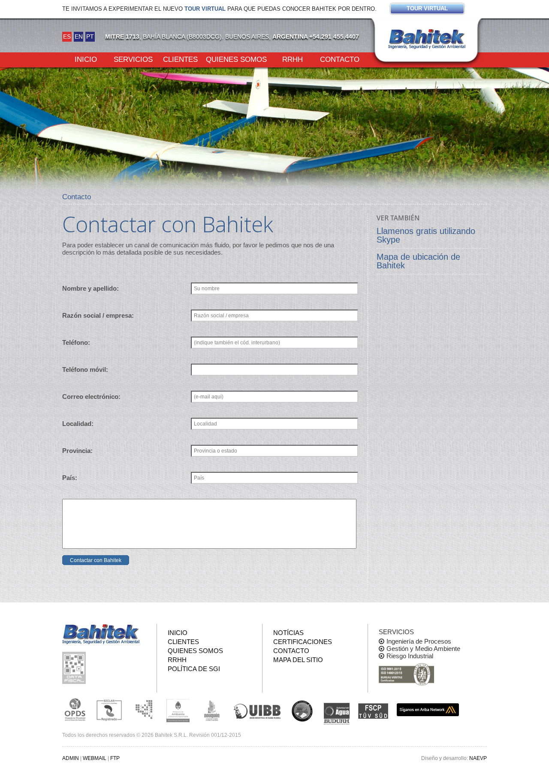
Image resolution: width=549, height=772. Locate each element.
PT (90, 36)
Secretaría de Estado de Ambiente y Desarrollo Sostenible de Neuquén (212, 710)
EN (79, 36)
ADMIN (70, 758)
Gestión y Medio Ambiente (423, 648)
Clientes (180, 58)
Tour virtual (205, 9)
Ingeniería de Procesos (418, 641)
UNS (302, 710)
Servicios (133, 58)
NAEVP (478, 758)
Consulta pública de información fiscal (75, 668)
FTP (115, 758)
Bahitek (426, 39)
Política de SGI (194, 668)
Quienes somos (236, 58)
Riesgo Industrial (409, 656)
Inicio (86, 58)
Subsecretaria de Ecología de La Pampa (144, 710)
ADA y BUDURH (337, 714)
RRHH (292, 58)
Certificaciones (302, 641)
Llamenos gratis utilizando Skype (426, 235)
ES (67, 36)
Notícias (288, 632)
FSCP (373, 711)
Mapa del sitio (298, 659)
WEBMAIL (94, 758)
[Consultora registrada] (75, 710)
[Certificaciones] (406, 675)
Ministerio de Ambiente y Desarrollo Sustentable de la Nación (178, 710)
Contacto (339, 58)
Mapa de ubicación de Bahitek (418, 261)
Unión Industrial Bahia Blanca (257, 710)
